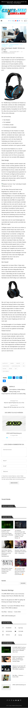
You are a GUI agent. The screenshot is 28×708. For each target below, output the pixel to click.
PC (23, 363)
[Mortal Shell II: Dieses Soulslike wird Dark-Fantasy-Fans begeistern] (7, 562)
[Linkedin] (13, 700)
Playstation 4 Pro (16, 366)
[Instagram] (12, 21)
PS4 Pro (4, 368)
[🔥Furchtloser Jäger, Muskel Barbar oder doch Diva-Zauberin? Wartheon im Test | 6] (20, 562)
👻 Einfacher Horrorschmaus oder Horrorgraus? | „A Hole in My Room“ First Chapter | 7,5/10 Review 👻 (20, 534)
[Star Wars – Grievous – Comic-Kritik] (6, 678)
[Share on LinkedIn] (20, 377)
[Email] (17, 21)
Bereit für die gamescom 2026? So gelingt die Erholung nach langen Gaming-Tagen (18, 659)
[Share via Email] (4, 381)
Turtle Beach (6, 371)
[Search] (22, 21)
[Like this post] (10, 377)
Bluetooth (5, 363)
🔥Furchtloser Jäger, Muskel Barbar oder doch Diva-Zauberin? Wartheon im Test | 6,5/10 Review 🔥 (20, 571)
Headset (18, 363)
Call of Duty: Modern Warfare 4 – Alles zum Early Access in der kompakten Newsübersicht (7, 553)
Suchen (4, 580)
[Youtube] (15, 21)
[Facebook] (7, 700)
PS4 (23, 366)
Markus (5, 51)
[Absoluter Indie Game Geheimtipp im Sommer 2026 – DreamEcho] (20, 544)
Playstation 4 (6, 366)
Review (10, 368)
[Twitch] (19, 21)
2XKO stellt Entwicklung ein (14, 433)
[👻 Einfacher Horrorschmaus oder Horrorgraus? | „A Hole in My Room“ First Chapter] (20, 524)
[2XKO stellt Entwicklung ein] (14, 423)
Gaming (12, 363)
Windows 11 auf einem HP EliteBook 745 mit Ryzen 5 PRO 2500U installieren (18, 667)
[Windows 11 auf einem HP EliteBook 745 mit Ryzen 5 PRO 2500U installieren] (6, 668)
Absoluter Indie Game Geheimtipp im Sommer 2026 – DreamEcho (20, 552)
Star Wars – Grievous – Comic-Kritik (11, 612)
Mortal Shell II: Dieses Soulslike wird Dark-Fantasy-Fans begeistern (7, 571)
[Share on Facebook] (14, 377)
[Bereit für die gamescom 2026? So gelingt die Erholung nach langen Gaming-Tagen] (6, 659)
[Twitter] (10, 21)
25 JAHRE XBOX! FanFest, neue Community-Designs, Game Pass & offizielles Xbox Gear (19, 649)
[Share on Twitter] (17, 377)
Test (16, 368)
